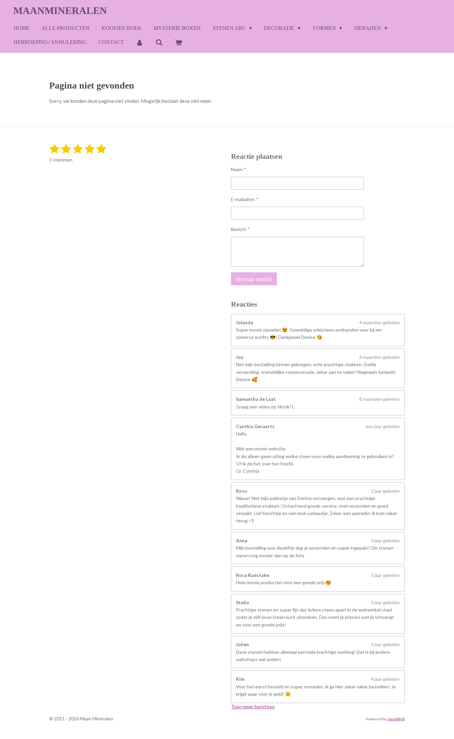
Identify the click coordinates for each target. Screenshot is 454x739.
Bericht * (240, 229)
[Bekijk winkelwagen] (178, 42)
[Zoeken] (159, 42)
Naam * (238, 169)
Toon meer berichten (253, 706)
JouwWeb (396, 718)
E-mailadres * (244, 199)
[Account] (140, 42)
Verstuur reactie (254, 279)
